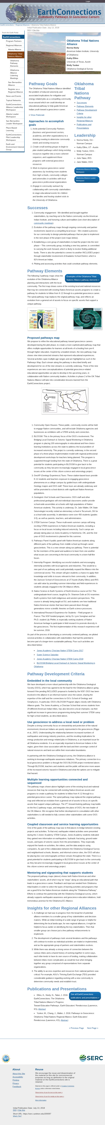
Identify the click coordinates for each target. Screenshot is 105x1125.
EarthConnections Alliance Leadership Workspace (14, 107)
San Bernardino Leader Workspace (14, 122)
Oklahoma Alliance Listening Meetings (14, 74)
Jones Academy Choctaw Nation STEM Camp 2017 (60, 650)
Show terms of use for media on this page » (49, 1096)
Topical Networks (13, 100)
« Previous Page (76, 1028)
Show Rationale (37, 115)
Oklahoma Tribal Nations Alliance (15, 55)
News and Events (13, 96)
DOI (29, 30)
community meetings (43, 223)
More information (40, 1100)
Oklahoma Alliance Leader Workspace (86, 179)
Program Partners (13, 41)
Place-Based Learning (11, 129)
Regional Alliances (23, 25)
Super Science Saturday (48, 654)
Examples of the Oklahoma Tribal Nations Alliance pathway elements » (83, 278)
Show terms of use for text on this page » (48, 1092)
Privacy (16, 1083)
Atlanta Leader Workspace (12, 115)
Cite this (35, 30)
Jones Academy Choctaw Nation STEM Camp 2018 (60, 659)
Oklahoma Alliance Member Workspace (86, 170)
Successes (82, 102)
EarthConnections (7, 25)
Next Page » (92, 1028)
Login (88, 1)
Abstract (42, 1009)
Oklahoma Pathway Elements (14, 63)
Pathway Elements (85, 106)
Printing (16, 1080)
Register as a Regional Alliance (15, 90)
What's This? (17, 1116)
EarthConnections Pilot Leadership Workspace (13, 137)
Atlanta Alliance (14, 50)
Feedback (17, 1086)
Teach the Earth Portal (10, 33)
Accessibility (18, 1077)
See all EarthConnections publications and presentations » (85, 996)
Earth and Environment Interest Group (15, 147)
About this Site (19, 1074)
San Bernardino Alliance (15, 83)
